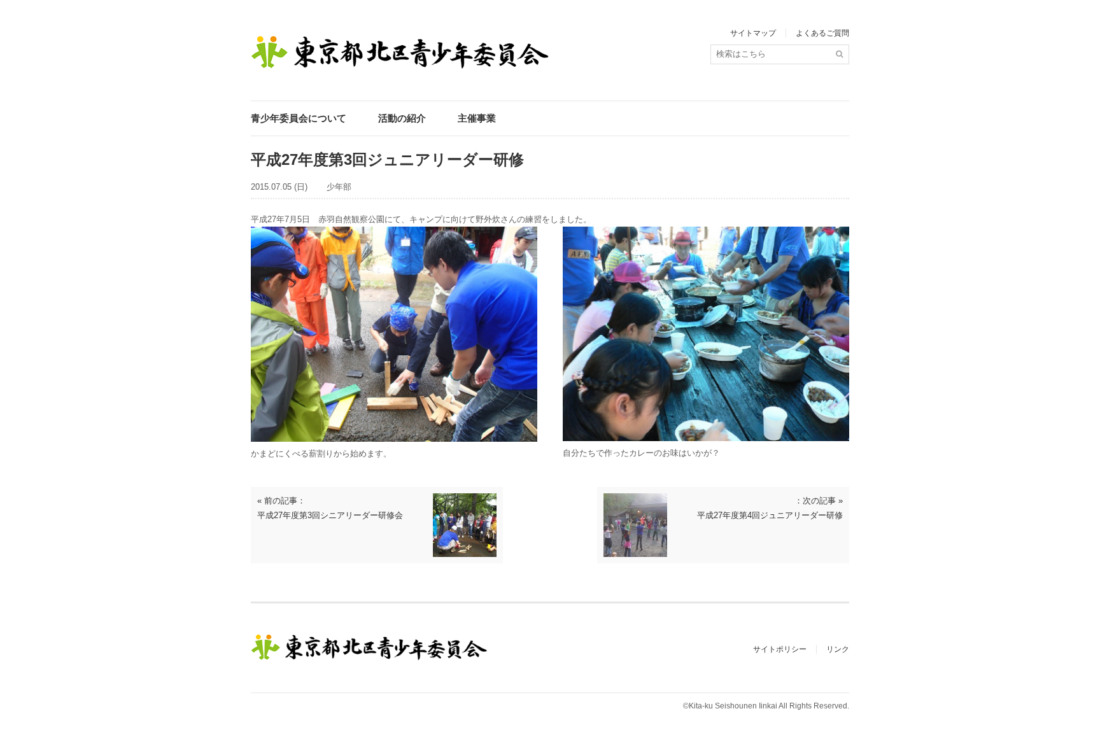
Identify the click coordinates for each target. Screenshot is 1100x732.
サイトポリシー (780, 649)
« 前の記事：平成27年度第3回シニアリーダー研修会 (330, 508)
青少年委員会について (298, 118)
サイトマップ (753, 33)
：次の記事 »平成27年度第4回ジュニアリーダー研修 (770, 508)
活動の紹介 (402, 118)
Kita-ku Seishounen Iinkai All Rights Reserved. (769, 705)
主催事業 (477, 118)
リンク (837, 649)
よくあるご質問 (822, 33)
